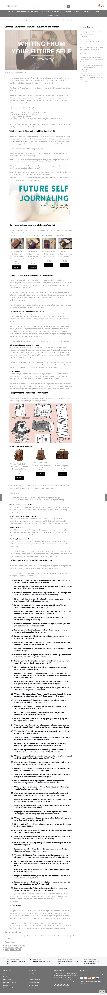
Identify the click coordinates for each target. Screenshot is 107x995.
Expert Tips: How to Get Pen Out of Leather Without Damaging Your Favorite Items (91, 77)
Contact (4, 1)
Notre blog (5, 985)
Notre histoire (6, 974)
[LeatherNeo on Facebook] (58, 985)
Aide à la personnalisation (34, 982)
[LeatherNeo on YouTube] (68, 985)
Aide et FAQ (31, 974)
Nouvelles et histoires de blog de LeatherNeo (22, 20)
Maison (5, 20)
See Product (17, 267)
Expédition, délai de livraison (9, 976)
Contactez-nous (32, 976)
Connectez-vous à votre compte (10, 982)
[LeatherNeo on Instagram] (64, 985)
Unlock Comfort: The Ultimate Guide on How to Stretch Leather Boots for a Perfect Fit (91, 50)
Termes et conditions (33, 985)
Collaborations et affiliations (9, 987)
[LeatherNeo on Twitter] (55, 985)
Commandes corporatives (34, 979)
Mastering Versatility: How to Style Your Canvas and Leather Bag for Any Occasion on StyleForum (91, 67)
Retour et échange (7, 979)
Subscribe (102, 974)
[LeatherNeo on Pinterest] (61, 985)
